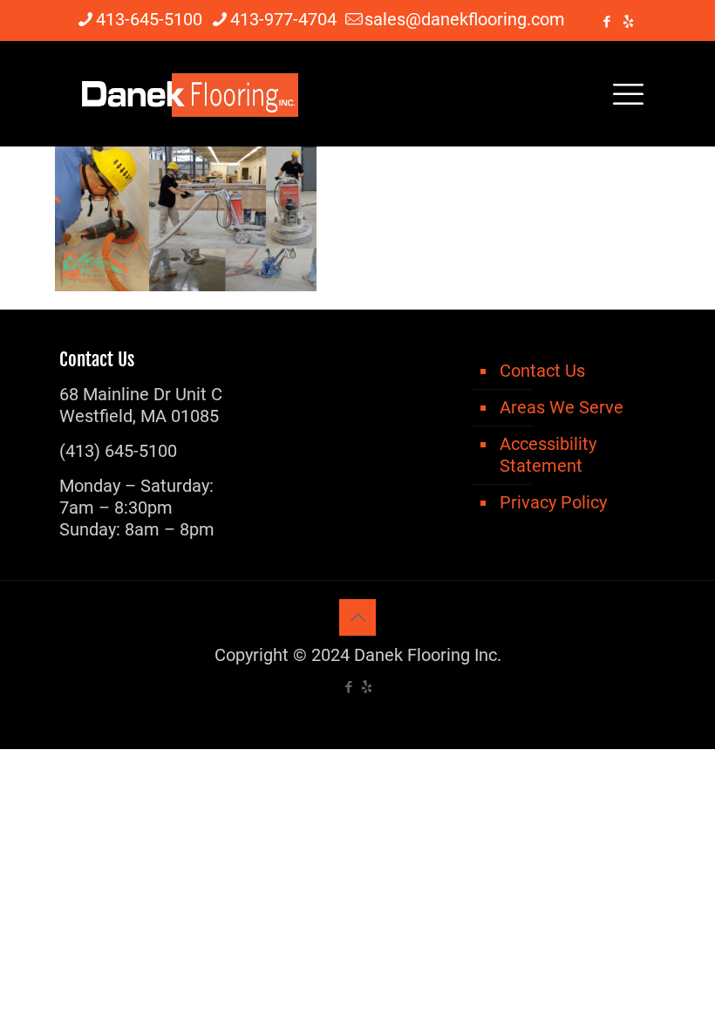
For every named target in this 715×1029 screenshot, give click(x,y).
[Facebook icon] (606, 22)
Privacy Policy (553, 502)
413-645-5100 (149, 19)
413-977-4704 (283, 19)
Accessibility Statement (548, 454)
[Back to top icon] (357, 617)
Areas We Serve (561, 407)
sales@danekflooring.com (464, 19)
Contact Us (542, 370)
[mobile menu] (628, 93)
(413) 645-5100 (118, 450)
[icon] (628, 22)
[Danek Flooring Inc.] (187, 93)
